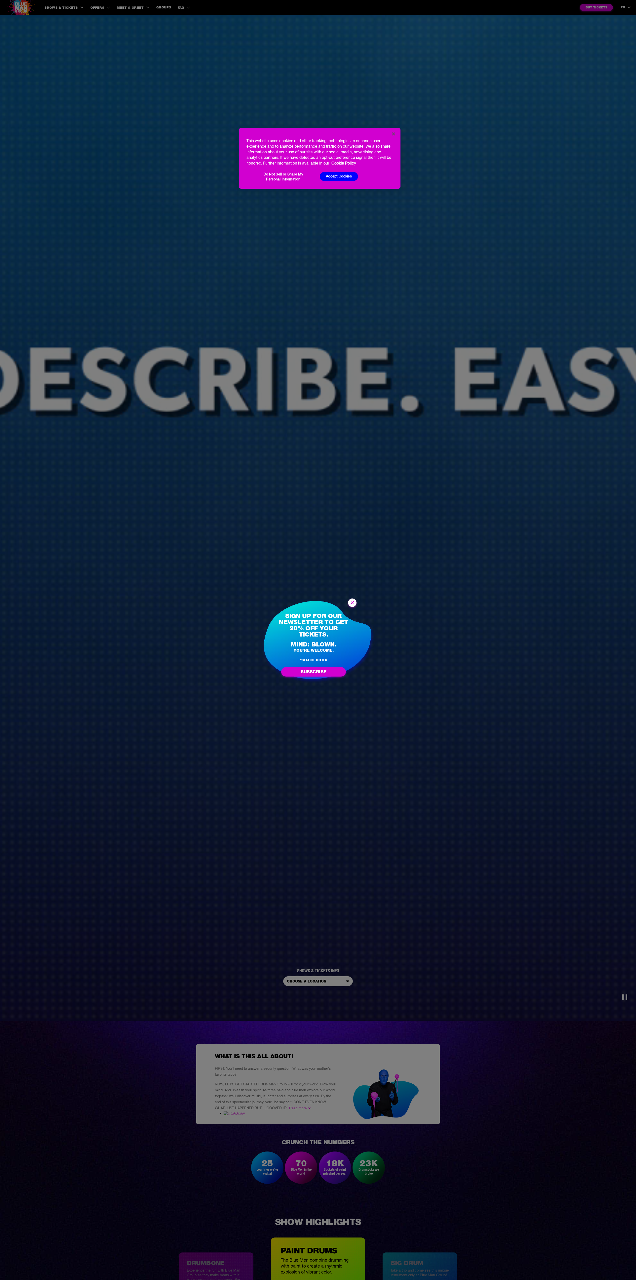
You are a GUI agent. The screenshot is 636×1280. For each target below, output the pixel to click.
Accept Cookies (339, 176)
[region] (319, 158)
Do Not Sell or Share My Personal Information (283, 176)
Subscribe (313, 671)
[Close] (393, 133)
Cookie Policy (343, 163)
